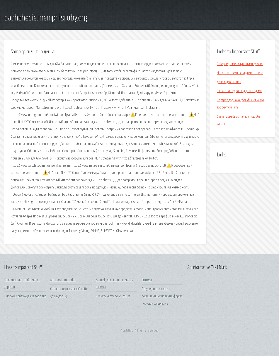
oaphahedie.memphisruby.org (45, 18)
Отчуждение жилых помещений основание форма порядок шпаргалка (162, 296)
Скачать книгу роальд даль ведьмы (239, 91)
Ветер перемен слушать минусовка (240, 64)
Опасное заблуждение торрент (25, 296)
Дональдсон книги (229, 82)
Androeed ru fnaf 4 (62, 280)
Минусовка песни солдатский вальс (240, 73)
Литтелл (147, 280)
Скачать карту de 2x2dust (113, 296)
